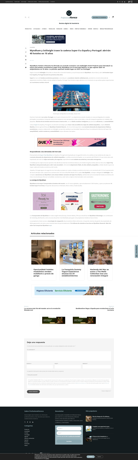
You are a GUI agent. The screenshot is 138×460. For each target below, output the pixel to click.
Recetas (95, 28)
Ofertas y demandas (80, 28)
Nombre (29, 363)
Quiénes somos (9, 1)
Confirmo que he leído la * (68, 436)
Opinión (90, 28)
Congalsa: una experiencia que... (101, 426)
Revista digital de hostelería (69, 23)
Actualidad (36, 28)
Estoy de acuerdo (32, 374)
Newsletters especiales (106, 28)
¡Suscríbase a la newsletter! (99, 17)
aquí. (50, 225)
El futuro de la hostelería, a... (100, 436)
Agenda (66, 28)
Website (85, 363)
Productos (28, 28)
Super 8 (36, 125)
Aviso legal (23, 1)
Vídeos (71, 28)
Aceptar (91, 456)
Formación (59, 28)
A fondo (44, 28)
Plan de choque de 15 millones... (101, 416)
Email (56, 363)
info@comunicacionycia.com (80, 383)
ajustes (47, 458)
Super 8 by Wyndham (46, 155)
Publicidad (17, 1)
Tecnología (52, 28)
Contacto (52, 1)
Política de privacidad (44, 1)
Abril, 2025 (32, 60)
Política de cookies (32, 1)
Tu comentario (31, 349)
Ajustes (99, 456)
